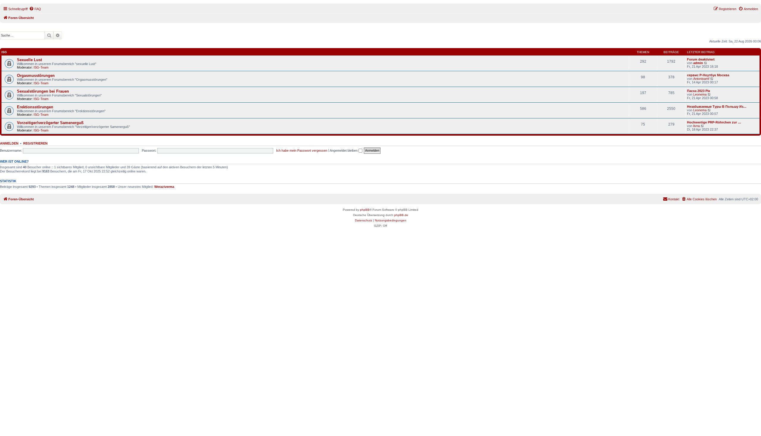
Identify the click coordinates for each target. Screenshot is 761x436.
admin (698, 63)
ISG (4, 52)
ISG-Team (41, 67)
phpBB (365, 209)
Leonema (700, 94)
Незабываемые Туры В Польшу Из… (716, 106)
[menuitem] (35, 8)
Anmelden (9, 143)
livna (696, 126)
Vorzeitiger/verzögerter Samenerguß (50, 123)
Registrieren (35, 143)
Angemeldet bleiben (344, 150)
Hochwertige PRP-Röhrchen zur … (714, 122)
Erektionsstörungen (35, 107)
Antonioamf (701, 78)
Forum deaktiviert (701, 59)
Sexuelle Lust (29, 60)
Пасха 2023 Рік (698, 91)
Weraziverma (164, 186)
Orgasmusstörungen (36, 75)
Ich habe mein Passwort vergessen (301, 150)
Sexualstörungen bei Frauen (43, 91)
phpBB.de (401, 215)
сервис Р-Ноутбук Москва (708, 75)
